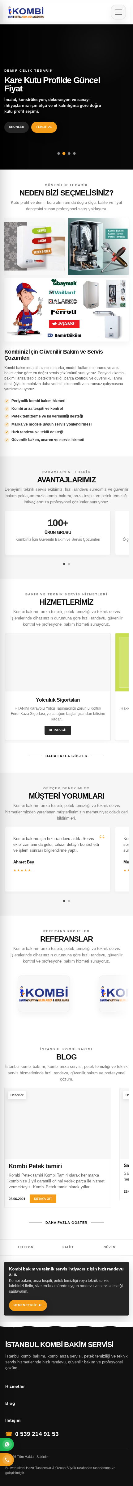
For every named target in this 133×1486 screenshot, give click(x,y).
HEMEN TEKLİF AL (28, 1305)
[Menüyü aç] (118, 12)
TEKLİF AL (44, 126)
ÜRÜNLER (16, 126)
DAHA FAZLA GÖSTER (66, 756)
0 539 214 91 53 (37, 1434)
